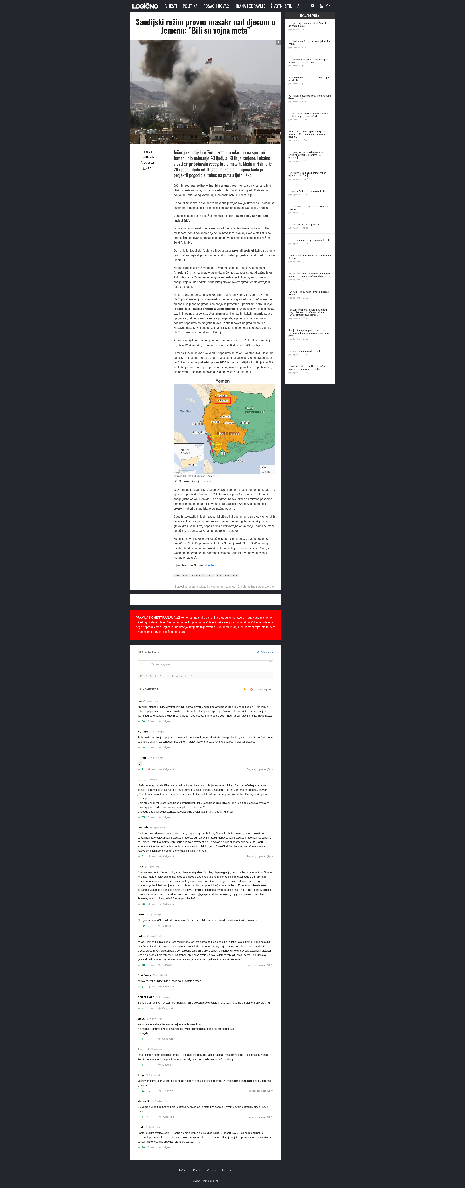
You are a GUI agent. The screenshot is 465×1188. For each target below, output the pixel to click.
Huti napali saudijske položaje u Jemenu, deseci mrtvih (309, 97)
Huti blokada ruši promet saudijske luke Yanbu (309, 42)
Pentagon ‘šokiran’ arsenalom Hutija (307, 191)
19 (307, 339)
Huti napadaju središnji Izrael (303, 224)
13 (307, 243)
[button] (313, 6)
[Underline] (151, 676)
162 (307, 262)
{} (186, 675)
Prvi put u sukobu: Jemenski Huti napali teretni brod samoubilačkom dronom (309, 275)
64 (307, 280)
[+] (192, 675)
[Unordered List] (166, 676)
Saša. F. (148, 151)
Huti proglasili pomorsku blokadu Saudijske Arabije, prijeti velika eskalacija (305, 155)
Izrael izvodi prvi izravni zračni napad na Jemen (309, 257)
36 (307, 194)
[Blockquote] (171, 676)
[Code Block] (176, 676)
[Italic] (146, 676)
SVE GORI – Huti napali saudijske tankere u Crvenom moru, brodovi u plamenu (307, 134)
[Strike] (156, 676)
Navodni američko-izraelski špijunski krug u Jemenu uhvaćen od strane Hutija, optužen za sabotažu (307, 312)
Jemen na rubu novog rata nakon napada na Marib (309, 78)
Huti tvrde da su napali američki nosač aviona (308, 293)
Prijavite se (266, 652)
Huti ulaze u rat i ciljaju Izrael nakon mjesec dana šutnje (307, 174)
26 (149, 168)
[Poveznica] (321, 6)
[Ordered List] (161, 676)
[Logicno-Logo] (145, 6)
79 (307, 213)
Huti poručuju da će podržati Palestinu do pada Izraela (308, 24)
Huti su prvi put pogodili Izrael (304, 351)
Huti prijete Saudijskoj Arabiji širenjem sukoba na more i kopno (308, 60)
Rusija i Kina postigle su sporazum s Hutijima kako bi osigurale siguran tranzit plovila (309, 333)
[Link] (181, 676)
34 (307, 372)
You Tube (211, 565)
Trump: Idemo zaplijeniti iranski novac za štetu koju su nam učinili (308, 115)
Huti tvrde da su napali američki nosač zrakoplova (308, 207)
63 (307, 298)
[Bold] (141, 676)
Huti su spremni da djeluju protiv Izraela (309, 240)
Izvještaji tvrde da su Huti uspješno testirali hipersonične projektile (307, 367)
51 (307, 228)
